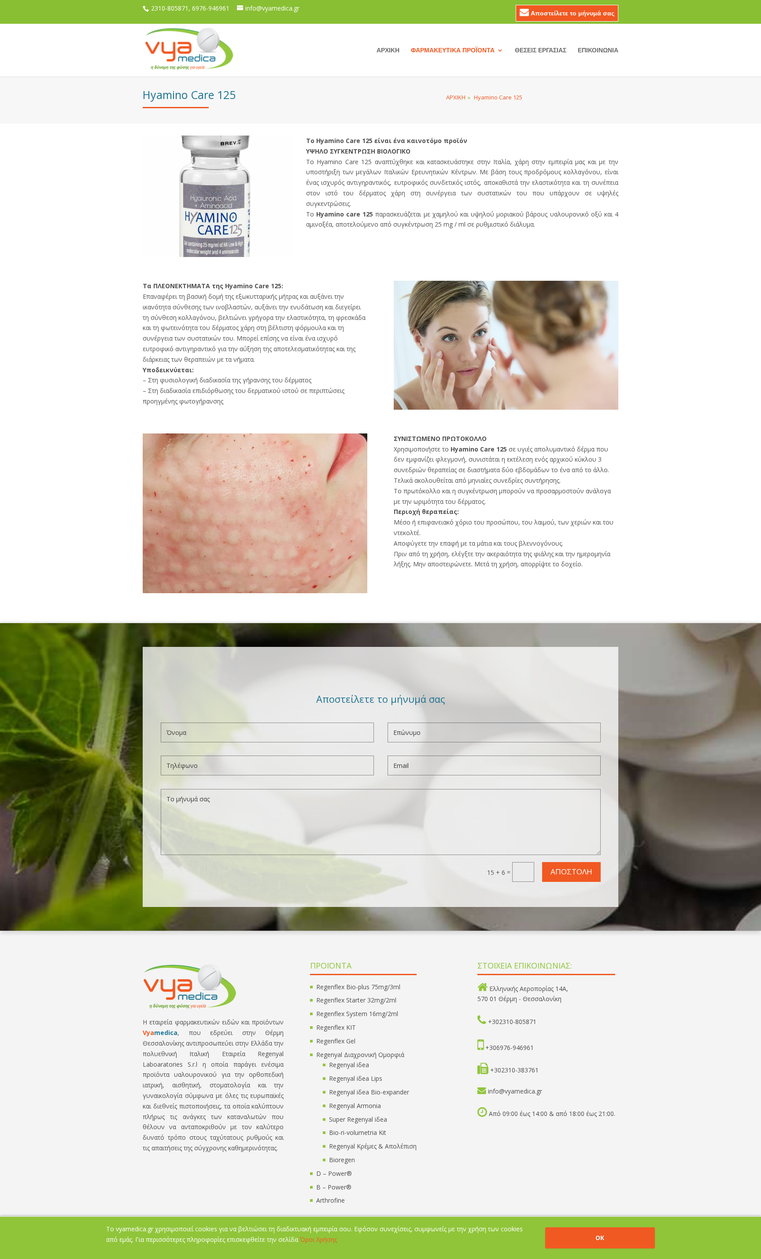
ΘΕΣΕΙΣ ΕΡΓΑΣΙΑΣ (540, 50)
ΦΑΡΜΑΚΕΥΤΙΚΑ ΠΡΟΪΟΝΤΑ (453, 50)
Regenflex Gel (335, 1041)
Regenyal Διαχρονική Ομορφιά (360, 1054)
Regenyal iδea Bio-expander (369, 1092)
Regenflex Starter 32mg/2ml (356, 1000)
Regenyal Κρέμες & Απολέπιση (373, 1146)
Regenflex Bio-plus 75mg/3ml (358, 987)
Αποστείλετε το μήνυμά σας (571, 13)
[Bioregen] (217, 254)
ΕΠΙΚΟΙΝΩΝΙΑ (598, 50)
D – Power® (334, 1173)
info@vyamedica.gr (515, 1091)
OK (599, 1237)
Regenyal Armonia (355, 1105)
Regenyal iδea (349, 1065)
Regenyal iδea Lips (355, 1078)
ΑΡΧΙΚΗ (388, 50)
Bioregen (342, 1160)
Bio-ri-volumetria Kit (357, 1132)
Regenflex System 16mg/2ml (357, 1013)
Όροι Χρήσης (318, 1239)
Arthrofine (330, 1200)
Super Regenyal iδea (358, 1119)
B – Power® (333, 1187)
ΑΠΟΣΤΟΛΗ (571, 871)
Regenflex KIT (336, 1027)
